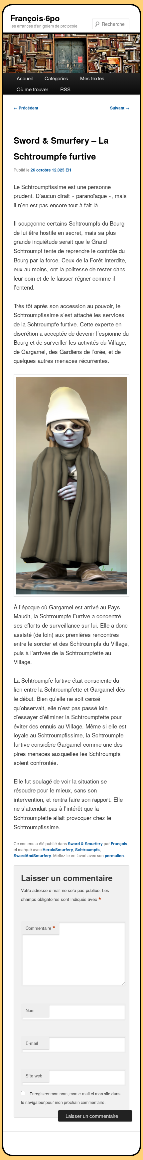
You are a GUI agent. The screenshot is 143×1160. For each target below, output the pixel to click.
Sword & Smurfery (85, 844)
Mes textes (92, 78)
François (119, 844)
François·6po (35, 18)
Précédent (26, 108)
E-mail (32, 1043)
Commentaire (41, 928)
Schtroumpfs (87, 850)
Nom (30, 1010)
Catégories (56, 78)
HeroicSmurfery (58, 850)
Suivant (119, 108)
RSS (65, 89)
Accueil (25, 78)
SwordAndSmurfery (32, 855)
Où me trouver (32, 89)
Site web (34, 1075)
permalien (114, 855)
